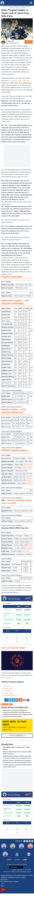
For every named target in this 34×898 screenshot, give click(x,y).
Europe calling (8, 693)
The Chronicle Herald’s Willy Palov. (19, 80)
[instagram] (27, 841)
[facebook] (6, 700)
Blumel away (8, 688)
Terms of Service (15, 871)
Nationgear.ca (7, 678)
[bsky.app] (13, 700)
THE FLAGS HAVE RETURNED (13, 648)
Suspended (16, 276)
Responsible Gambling (25, 871)
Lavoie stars (7, 691)
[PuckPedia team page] (28, 700)
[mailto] (17, 700)
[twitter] (9, 700)
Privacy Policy (7, 871)
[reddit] (20, 700)
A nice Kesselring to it (11, 695)
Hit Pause (7, 686)
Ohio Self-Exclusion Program (10, 881)
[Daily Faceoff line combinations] (24, 700)
